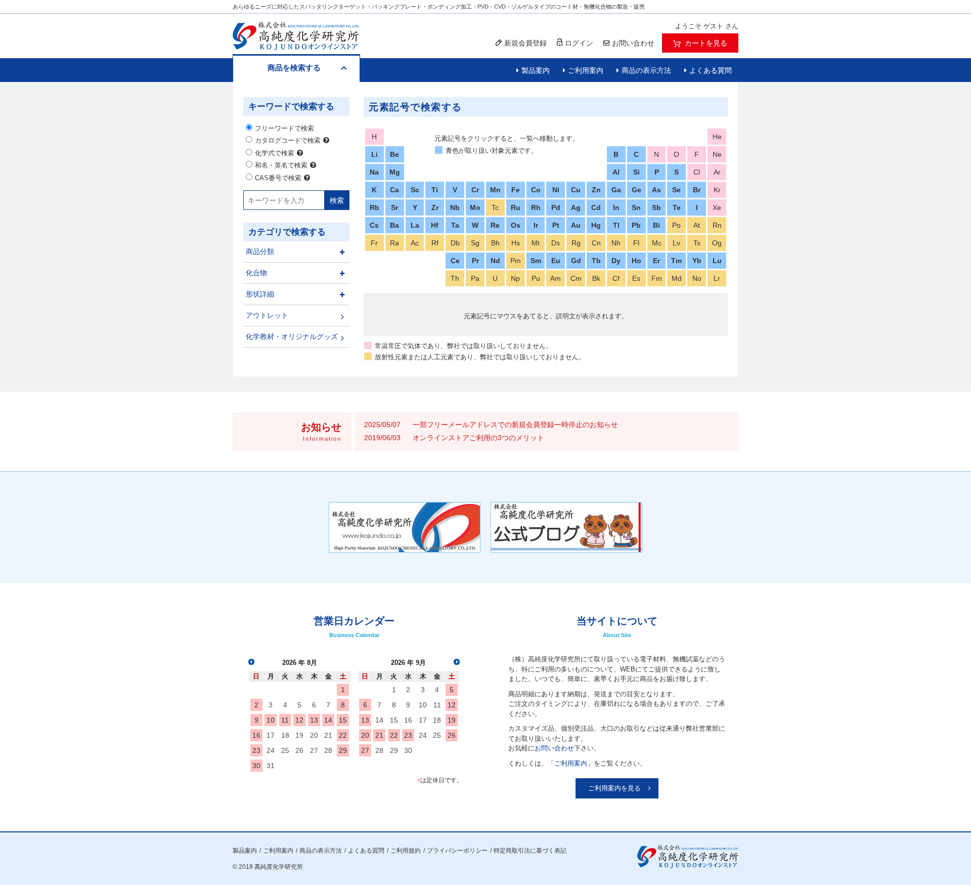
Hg (596, 225)
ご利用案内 (585, 70)
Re (495, 225)
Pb (636, 225)
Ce (455, 261)
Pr (475, 261)
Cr (475, 190)
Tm (676, 261)
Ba (394, 225)
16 (256, 735)
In (616, 207)
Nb (455, 207)
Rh (536, 207)
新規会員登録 (525, 43)
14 (328, 720)
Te (677, 207)
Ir (536, 225)
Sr (394, 207)
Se (676, 190)
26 (299, 750)
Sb (656, 207)
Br (696, 190)
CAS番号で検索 (278, 178)
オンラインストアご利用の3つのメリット (478, 438)
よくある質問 (710, 70)
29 (343, 750)
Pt (555, 225)
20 (314, 735)
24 (271, 750)
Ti (434, 190)
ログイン (579, 43)
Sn (636, 207)
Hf (434, 225)
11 (285, 720)
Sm (536, 261)
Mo (475, 207)
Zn (596, 190)
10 (271, 720)
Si (636, 172)
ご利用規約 (405, 850)
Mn (495, 190)
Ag (576, 207)
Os (515, 225)
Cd (596, 207)
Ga (616, 190)
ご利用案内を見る (614, 788)
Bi (656, 225)
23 (256, 750)
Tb (596, 261)
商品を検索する (294, 67)
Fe (515, 190)
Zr (434, 207)
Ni (555, 190)
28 (328, 750)
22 (343, 735)
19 (299, 735)
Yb (696, 261)
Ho (636, 261)
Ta (455, 225)
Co (536, 190)
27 (314, 750)
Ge (636, 190)
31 (271, 766)
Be (394, 154)
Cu (576, 190)
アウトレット (267, 315)
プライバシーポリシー (457, 850)
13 (314, 720)
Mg (394, 172)
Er (656, 261)
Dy (616, 261)
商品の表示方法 (646, 70)
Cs (374, 225)
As (656, 190)
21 (328, 735)
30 (256, 766)
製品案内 (535, 70)
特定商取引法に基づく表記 (530, 850)
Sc (415, 190)
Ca (394, 190)
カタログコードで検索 (288, 140)
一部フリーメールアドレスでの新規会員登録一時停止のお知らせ (515, 424)
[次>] (457, 662)
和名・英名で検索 (281, 165)
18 (285, 735)
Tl (616, 225)
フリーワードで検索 (284, 128)
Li (374, 154)
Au (576, 225)
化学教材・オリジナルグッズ (292, 336)
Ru (515, 207)
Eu (555, 261)
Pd (555, 207)
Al (616, 172)
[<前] (251, 662)
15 (343, 720)
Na (374, 172)
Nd (495, 261)
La (415, 225)
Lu (717, 261)
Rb (374, 207)
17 (271, 735)
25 (285, 750)
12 (299, 720)
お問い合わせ (554, 748)
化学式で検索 (274, 153)
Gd (576, 261)
